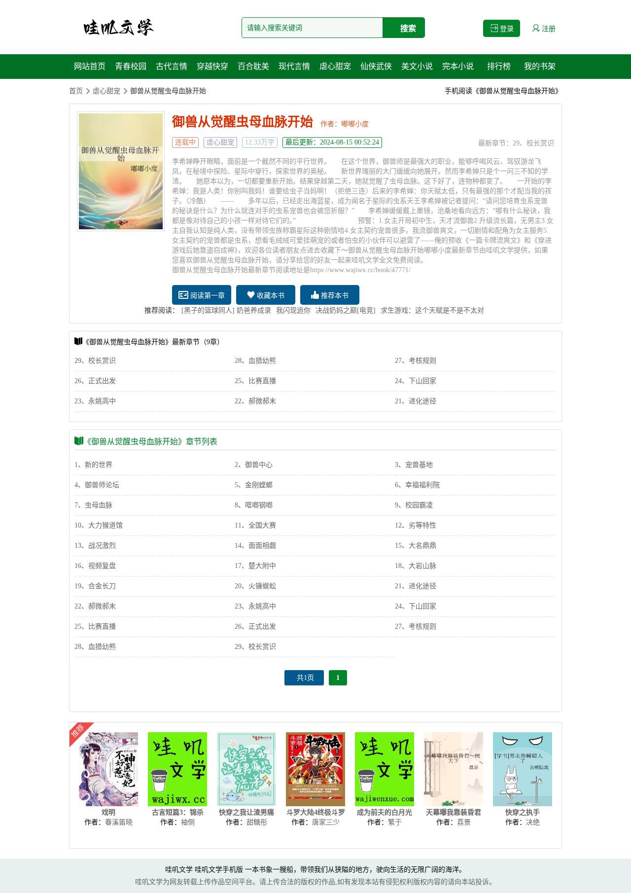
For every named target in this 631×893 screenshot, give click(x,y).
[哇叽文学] (118, 27)
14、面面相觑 (255, 545)
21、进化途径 (415, 401)
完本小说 (458, 66)
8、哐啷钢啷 (254, 505)
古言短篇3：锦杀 (178, 812)
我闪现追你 (293, 310)
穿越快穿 (212, 66)
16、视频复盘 (95, 566)
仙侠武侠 (376, 66)
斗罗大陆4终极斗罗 (315, 812)
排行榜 (499, 66)
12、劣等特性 (415, 525)
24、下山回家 (415, 381)
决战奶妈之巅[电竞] (346, 310)
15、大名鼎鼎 (415, 545)
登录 (506, 29)
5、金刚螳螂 (254, 485)
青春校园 (130, 66)
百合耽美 (253, 66)
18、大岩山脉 (415, 566)
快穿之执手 (522, 812)
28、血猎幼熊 (255, 360)
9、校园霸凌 (414, 505)
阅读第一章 (206, 295)
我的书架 (540, 66)
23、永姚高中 (95, 401)
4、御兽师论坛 (96, 485)
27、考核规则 (415, 360)
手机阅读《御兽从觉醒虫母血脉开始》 (503, 91)
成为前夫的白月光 (384, 812)
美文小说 (417, 66)
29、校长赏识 (533, 143)
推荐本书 (334, 295)
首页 (76, 91)
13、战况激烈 (95, 545)
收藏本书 (269, 295)
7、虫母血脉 (93, 505)
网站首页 (89, 66)
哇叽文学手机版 (219, 869)
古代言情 (171, 66)
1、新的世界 (93, 464)
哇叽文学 (179, 869)
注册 (548, 29)
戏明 (108, 812)
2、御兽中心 (254, 464)
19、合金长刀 (95, 586)
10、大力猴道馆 (98, 525)
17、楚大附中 (255, 566)
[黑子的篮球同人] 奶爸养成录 (226, 310)
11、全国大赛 (255, 525)
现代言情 (294, 66)
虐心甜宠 (335, 66)
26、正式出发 (95, 381)
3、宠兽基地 (414, 464)
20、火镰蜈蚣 (255, 586)
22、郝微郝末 (255, 401)
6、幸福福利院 (417, 485)
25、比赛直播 (255, 381)
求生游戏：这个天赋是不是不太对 (432, 310)
